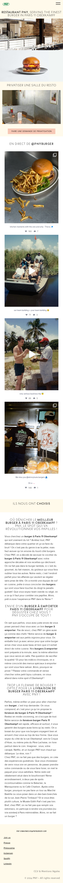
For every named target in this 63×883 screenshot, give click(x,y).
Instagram (8, 853)
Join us (7, 837)
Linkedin (8, 863)
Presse (7, 842)
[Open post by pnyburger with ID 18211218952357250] (31, 354)
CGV (36, 871)
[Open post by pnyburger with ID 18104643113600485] (31, 271)
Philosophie (9, 848)
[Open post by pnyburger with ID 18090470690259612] (31, 187)
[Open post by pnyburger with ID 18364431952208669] (31, 438)
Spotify (7, 858)
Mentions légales (50, 871)
